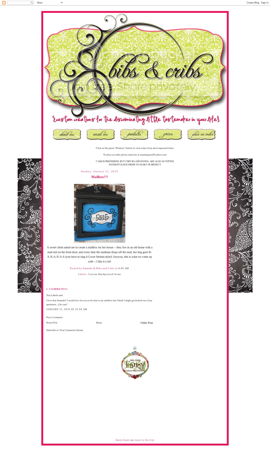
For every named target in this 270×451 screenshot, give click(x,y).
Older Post (147, 322)
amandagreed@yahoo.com (153, 154)
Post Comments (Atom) (71, 330)
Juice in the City (144, 440)
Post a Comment (54, 317)
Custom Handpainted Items (104, 274)
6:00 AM (123, 268)
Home (99, 322)
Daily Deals (123, 440)
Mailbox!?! (99, 177)
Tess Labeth (52, 295)
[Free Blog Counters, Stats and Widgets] (135, 348)
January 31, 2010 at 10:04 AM (66, 309)
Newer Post (51, 322)
